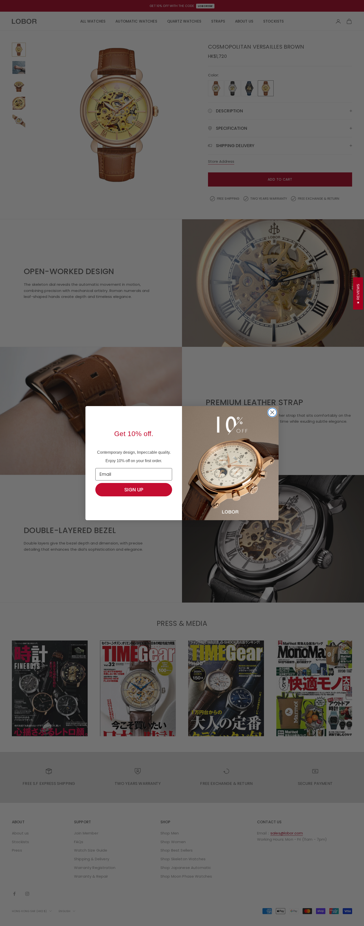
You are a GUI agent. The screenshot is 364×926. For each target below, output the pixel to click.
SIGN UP (133, 489)
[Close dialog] (272, 412)
